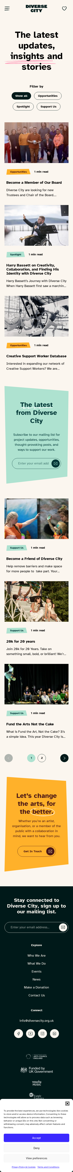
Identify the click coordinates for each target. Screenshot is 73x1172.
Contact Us (36, 995)
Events (36, 971)
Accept (36, 1138)
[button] (67, 1103)
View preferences (36, 1158)
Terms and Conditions (48, 1167)
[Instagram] (42, 1033)
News (36, 979)
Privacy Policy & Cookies (24, 1167)
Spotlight (23, 106)
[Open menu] (8, 8)
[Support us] (64, 8)
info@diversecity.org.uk (36, 1021)
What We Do (37, 963)
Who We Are (37, 955)
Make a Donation (36, 987)
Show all (21, 96)
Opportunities (48, 96)
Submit (55, 463)
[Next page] (64, 758)
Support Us (49, 106)
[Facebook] (18, 1033)
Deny (36, 1148)
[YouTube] (30, 1033)
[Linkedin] (54, 1033)
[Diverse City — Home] (36, 8)
